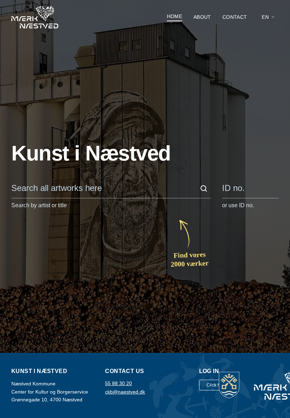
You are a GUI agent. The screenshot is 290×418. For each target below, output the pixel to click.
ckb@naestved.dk (125, 392)
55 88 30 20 (118, 383)
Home (174, 16)
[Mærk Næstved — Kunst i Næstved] (34, 17)
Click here (217, 385)
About (202, 17)
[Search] (204, 188)
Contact (234, 17)
